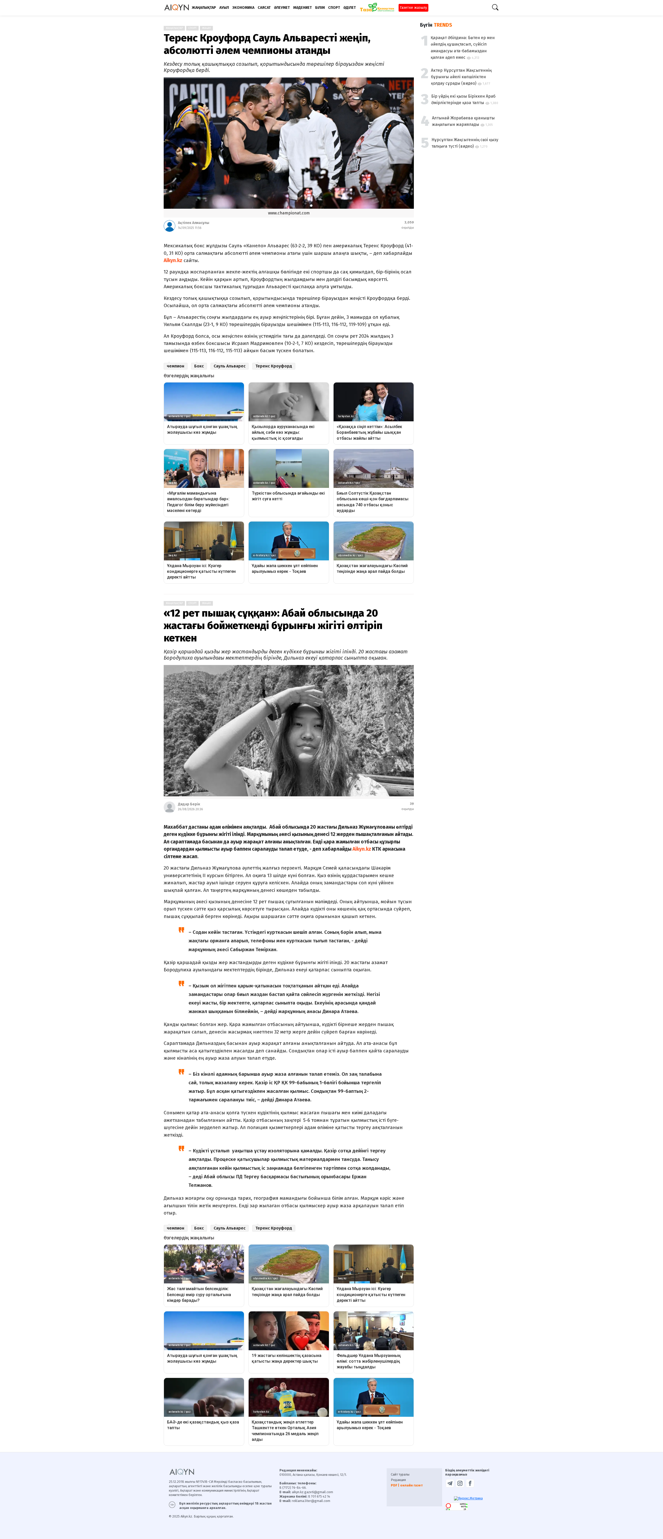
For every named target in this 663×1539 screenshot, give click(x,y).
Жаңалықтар (174, 28)
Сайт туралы (400, 1474)
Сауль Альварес (230, 366)
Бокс (199, 366)
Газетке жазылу (413, 7)
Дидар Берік (189, 804)
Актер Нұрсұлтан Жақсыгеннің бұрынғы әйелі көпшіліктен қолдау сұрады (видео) (461, 77)
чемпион (175, 366)
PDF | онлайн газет (407, 1485)
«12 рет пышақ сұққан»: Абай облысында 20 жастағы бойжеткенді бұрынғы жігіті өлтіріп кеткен (273, 625)
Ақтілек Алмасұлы (193, 223)
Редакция (398, 1480)
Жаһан (206, 28)
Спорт (192, 28)
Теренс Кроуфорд (273, 366)
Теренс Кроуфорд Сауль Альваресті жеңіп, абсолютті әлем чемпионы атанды (267, 44)
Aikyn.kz (173, 260)
